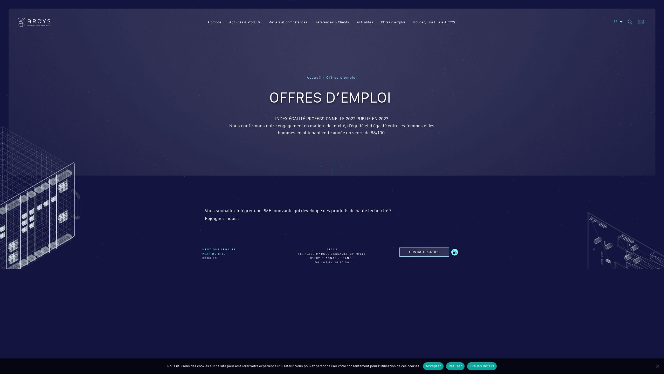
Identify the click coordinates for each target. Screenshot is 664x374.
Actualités (365, 22)
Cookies (209, 258)
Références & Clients (332, 22)
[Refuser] (657, 366)
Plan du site (214, 254)
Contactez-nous (424, 252)
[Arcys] (34, 22)
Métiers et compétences (287, 22)
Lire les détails (482, 366)
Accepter (433, 366)
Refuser (455, 366)
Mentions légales (219, 249)
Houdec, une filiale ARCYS (434, 22)
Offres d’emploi (393, 22)
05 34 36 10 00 (336, 262)
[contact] (640, 22)
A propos (215, 22)
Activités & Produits (245, 22)
